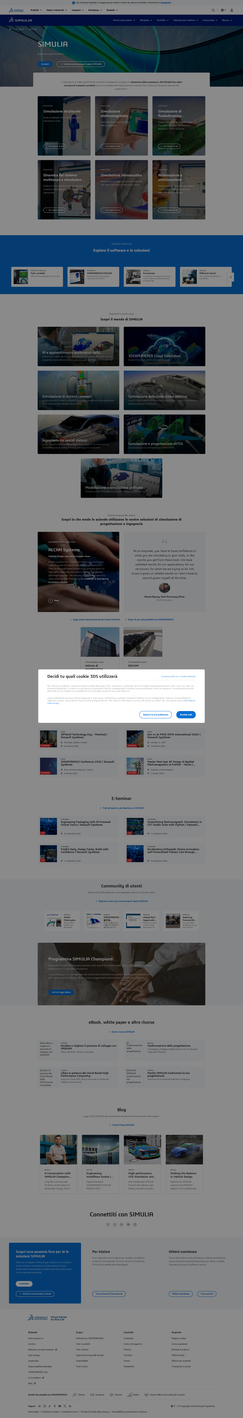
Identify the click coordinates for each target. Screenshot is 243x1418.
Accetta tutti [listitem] (186, 715)
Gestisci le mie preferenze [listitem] (155, 715)
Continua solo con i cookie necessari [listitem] (179, 676)
